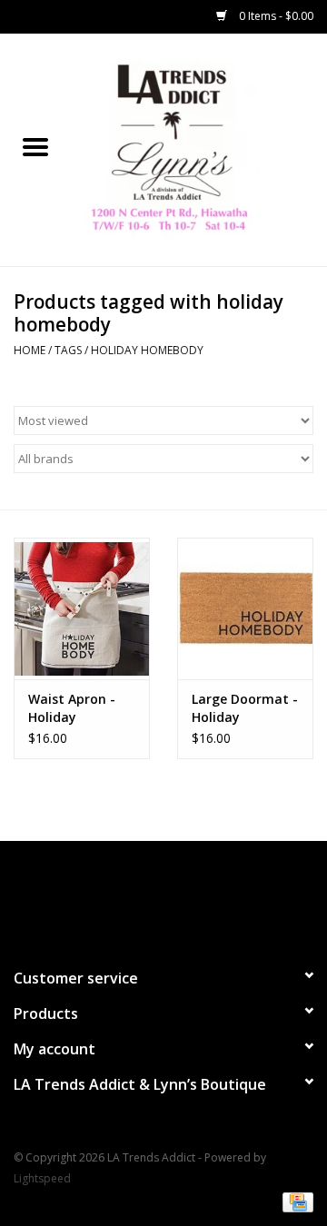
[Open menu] (35, 146)
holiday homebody (147, 350)
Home (29, 350)
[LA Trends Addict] (199, 148)
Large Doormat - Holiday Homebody (245, 708)
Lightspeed (42, 1178)
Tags (68, 350)
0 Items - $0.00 (274, 16)
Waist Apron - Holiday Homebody (71, 708)
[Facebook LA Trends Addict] (147, 896)
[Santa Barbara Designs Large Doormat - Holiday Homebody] (245, 609)
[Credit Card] (294, 1201)
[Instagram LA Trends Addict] (179, 896)
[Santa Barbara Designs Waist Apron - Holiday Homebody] (82, 609)
